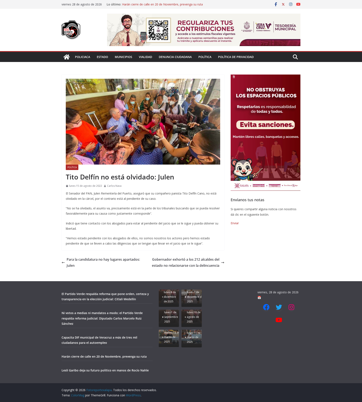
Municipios (123, 57)
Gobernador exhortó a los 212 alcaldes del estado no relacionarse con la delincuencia (185, 262)
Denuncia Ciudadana (175, 57)
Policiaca (82, 57)
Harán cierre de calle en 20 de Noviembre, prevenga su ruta (162, 4)
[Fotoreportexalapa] (67, 57)
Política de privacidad (236, 57)
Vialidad (145, 57)
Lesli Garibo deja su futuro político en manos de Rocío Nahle (105, 370)
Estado (102, 57)
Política (204, 57)
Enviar (235, 223)
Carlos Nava (114, 186)
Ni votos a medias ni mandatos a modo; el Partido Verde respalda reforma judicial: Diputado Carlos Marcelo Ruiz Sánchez (102, 318)
